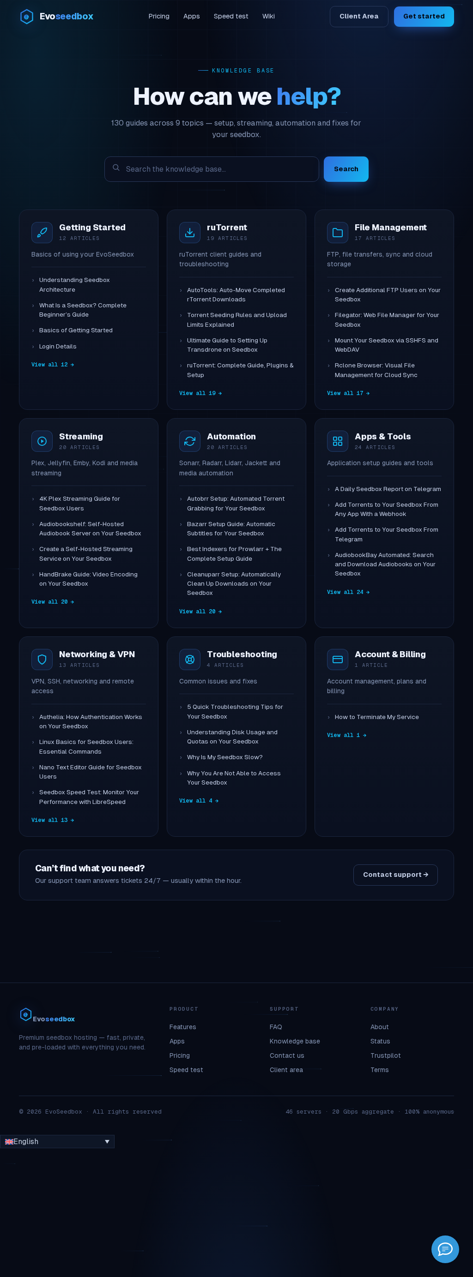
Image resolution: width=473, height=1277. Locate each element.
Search (346, 169)
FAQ (276, 1027)
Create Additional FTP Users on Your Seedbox (388, 295)
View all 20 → (52, 602)
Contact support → (395, 874)
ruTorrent (227, 227)
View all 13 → (52, 820)
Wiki (268, 16)
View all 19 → (200, 393)
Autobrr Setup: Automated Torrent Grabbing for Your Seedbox (236, 503)
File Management (391, 227)
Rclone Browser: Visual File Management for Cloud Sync (376, 370)
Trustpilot (385, 1055)
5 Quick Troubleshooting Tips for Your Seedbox (235, 711)
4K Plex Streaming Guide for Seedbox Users (79, 503)
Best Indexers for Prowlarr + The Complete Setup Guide (234, 554)
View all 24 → (348, 592)
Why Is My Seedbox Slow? (225, 757)
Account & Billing (390, 654)
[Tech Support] (445, 1249)
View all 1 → (346, 735)
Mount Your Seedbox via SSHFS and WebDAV (386, 345)
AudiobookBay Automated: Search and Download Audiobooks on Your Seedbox (385, 564)
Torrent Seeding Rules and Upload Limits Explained (237, 320)
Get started (424, 16)
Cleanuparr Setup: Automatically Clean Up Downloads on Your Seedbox (234, 584)
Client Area (359, 16)
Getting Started (92, 227)
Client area (286, 1069)
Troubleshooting (242, 654)
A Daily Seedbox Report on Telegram (388, 489)
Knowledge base (295, 1041)
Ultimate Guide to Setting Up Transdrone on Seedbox (227, 345)
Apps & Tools (383, 436)
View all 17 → (348, 393)
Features (183, 1027)
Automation (231, 436)
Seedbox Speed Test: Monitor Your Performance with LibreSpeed (89, 797)
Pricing (159, 16)
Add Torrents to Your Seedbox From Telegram (386, 534)
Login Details (58, 346)
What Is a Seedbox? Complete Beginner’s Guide (83, 310)
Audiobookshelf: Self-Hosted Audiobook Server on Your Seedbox (90, 529)
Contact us (287, 1055)
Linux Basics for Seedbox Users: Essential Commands (86, 746)
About (379, 1027)
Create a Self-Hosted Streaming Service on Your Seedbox (86, 554)
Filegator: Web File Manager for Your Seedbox (387, 320)
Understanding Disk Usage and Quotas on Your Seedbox (232, 737)
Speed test (231, 16)
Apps (191, 16)
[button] (57, 1141)
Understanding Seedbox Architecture (74, 284)
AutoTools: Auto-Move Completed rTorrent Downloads (236, 295)
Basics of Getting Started (76, 330)
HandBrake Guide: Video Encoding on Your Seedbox (88, 579)
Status (380, 1041)
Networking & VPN (97, 654)
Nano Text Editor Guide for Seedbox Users (90, 772)
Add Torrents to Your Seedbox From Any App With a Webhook (386, 509)
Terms (379, 1069)
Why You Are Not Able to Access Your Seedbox (234, 778)
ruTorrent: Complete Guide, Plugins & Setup (240, 370)
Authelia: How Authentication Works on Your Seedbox (90, 721)
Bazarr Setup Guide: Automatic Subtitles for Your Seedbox (231, 529)
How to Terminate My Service (377, 716)
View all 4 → (198, 800)
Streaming (81, 436)
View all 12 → (52, 364)
